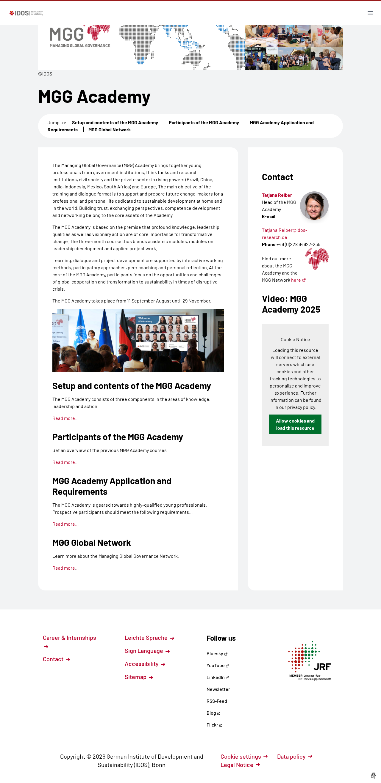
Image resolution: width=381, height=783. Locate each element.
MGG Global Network (109, 129)
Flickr (213, 724)
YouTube (216, 665)
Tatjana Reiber (277, 195)
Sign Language (144, 650)
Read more (63, 568)
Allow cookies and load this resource (295, 424)
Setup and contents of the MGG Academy (115, 122)
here (296, 280)
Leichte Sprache (147, 637)
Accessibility (142, 663)
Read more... (65, 418)
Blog (212, 713)
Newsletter (218, 689)
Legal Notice (237, 764)
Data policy (291, 756)
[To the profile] (314, 205)
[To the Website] (317, 259)
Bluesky (215, 653)
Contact (54, 658)
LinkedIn (216, 677)
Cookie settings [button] (241, 756)
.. (77, 568)
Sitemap (136, 676)
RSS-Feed (217, 701)
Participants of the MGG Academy (204, 122)
